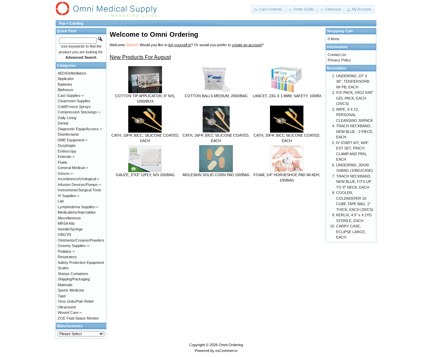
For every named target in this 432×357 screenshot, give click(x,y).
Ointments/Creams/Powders (81, 240)
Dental (63, 123)
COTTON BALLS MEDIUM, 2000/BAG (216, 96)
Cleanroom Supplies (74, 101)
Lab (61, 201)
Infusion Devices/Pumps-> (79, 185)
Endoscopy (67, 151)
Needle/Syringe (70, 229)
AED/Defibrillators (72, 73)
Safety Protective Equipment (81, 262)
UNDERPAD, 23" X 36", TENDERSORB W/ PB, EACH (352, 81)
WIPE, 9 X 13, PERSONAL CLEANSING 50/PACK (354, 114)
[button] (268, 9)
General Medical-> (73, 168)
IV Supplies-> (68, 196)
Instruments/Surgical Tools (79, 190)
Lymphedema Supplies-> (78, 207)
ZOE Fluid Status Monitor (78, 318)
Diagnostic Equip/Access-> (80, 129)
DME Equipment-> (72, 140)
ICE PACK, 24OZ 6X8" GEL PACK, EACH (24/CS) (354, 98)
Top (62, 23)
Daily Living (67, 118)
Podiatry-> (66, 251)
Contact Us (337, 55)
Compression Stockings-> (79, 112)
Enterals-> (66, 157)
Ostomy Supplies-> (73, 246)
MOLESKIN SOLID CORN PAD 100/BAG (216, 175)
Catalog (76, 23)
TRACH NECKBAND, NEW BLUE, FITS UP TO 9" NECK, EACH (353, 181)
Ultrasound (67, 307)
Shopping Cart (340, 31)
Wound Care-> (70, 312)
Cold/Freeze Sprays (74, 107)
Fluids (63, 162)
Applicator (66, 79)
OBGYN (64, 234)
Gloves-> (65, 173)
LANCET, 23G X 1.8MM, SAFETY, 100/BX (287, 96)
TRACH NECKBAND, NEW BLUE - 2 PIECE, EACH (354, 131)
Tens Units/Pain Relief (75, 301)
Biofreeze (65, 90)
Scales (63, 268)
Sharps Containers (73, 274)
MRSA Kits (66, 223)
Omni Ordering (231, 345)
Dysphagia (66, 145)
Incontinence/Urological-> (78, 179)
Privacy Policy (339, 60)
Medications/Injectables (77, 212)
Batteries (65, 84)
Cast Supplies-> (71, 95)
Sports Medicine (71, 290)
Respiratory (67, 257)
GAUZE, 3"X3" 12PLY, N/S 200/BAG (145, 175)
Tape (62, 296)
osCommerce (226, 351)
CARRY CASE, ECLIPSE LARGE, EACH (351, 231)
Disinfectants (68, 134)
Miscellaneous (69, 218)
